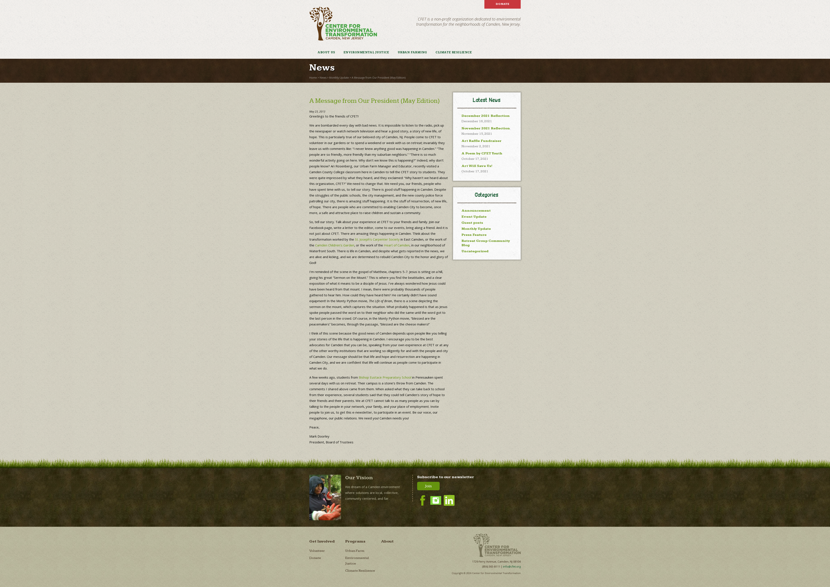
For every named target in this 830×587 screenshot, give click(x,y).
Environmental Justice (366, 52)
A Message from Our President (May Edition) (378, 77)
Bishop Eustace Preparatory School (385, 377)
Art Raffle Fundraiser (481, 141)
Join (428, 486)
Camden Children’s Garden (334, 245)
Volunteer (317, 551)
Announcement (476, 211)
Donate (502, 4)
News (323, 77)
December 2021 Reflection (485, 116)
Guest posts (472, 223)
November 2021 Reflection (485, 128)
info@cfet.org (512, 566)
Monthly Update (339, 77)
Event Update (474, 217)
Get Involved (322, 541)
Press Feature (474, 235)
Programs (355, 541)
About (387, 541)
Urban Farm (354, 551)
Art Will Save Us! (476, 166)
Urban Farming (412, 52)
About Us (326, 52)
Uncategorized (474, 251)
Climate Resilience (454, 52)
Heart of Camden (397, 245)
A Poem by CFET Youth (481, 153)
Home (313, 77)
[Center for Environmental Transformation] (343, 23)
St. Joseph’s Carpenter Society (377, 239)
